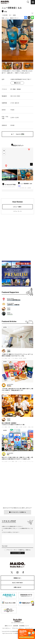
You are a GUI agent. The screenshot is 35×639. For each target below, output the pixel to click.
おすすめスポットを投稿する (18, 512)
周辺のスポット (14, 18)
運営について (8, 625)
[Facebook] (25, 17)
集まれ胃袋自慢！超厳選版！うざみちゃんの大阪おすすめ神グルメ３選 (13, 423)
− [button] (4, 153)
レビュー (7, 18)
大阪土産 (7, 392)
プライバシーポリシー (18, 628)
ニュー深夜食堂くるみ (26, 183)
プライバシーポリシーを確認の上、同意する (18, 550)
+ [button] (4, 151)
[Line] (32, 17)
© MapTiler (14, 168)
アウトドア (4, 186)
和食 (29, 427)
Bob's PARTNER (17, 582)
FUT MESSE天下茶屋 (10, 184)
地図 (3, 18)
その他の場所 (4, 15)
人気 (13, 358)
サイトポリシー (7, 628)
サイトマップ (28, 628)
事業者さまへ (17, 578)
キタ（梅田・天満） (6, 358)
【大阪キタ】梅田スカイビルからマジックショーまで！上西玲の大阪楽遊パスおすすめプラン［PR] (17, 355)
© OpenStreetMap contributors (25, 168)
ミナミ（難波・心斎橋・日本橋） (19, 427)
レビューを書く (17, 207)
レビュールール (17, 211)
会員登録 (15, 625)
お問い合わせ (17, 587)
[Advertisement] (17, 238)
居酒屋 (14, 15)
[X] (29, 17)
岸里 (19, 186)
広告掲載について (24, 625)
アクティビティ (11, 186)
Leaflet (9, 168)
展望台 (16, 358)
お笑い (6, 461)
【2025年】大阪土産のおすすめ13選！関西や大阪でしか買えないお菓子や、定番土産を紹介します (17, 389)
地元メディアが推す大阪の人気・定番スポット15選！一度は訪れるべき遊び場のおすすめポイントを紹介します (17, 458)
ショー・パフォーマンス (24, 461)
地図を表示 (18, 83)
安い (10, 15)
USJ (3, 461)
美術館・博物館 (22, 358)
